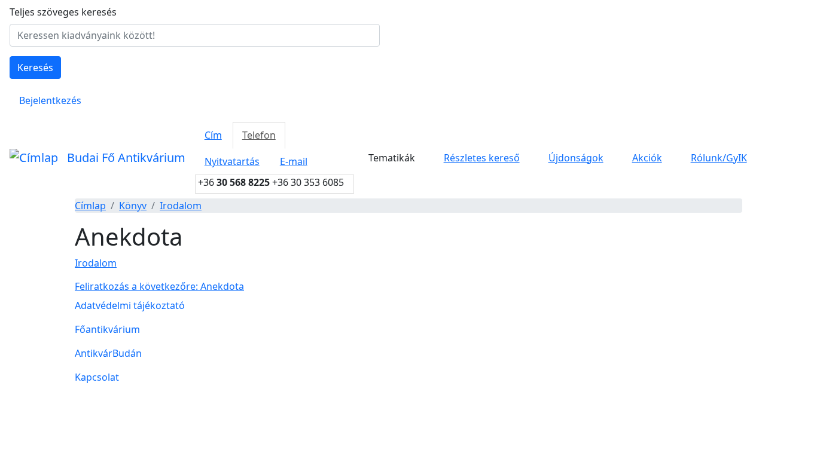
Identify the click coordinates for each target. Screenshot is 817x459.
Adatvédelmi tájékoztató (130, 305)
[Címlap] (33, 158)
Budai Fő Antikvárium (126, 157)
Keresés (35, 67)
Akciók (647, 157)
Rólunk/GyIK (719, 157)
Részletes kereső (482, 157)
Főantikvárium (107, 329)
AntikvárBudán (108, 353)
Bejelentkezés (50, 100)
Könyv (133, 205)
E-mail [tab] (293, 161)
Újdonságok (575, 157)
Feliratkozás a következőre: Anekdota (159, 286)
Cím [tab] (213, 135)
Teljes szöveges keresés (63, 12)
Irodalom (181, 205)
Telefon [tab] (259, 135)
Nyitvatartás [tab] (232, 161)
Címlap (90, 205)
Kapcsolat (97, 377)
